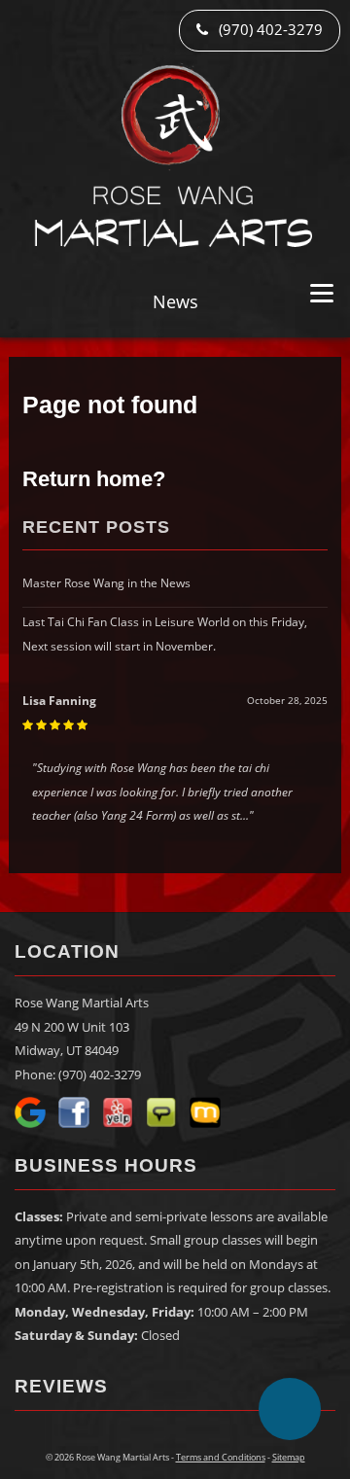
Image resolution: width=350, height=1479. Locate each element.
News (175, 301)
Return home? (93, 479)
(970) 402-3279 (269, 29)
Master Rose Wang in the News (106, 582)
